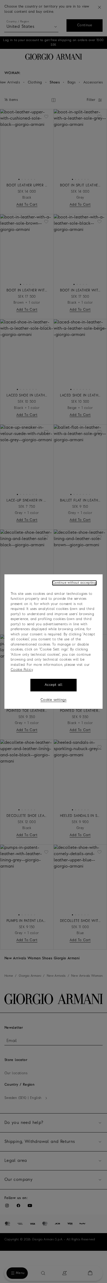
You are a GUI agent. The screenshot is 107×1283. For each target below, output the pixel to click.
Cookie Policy (22, 670)
